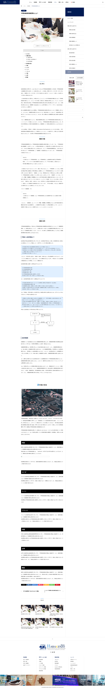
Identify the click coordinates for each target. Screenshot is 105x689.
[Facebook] (52, 652)
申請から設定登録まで (32, 59)
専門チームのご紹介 (42, 2)
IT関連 (40, 661)
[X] (50, 652)
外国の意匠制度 (71, 56)
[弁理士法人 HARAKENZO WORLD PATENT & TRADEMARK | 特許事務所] (10, 2)
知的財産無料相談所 (73, 665)
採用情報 (72, 661)
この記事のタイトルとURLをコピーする (42, 45)
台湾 (27, 75)
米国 (27, 65)
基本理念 (56, 661)
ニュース (72, 657)
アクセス (56, 665)
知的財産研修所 (57, 668)
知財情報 (23, 10)
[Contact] (54, 652)
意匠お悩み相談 (71, 60)
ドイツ (27, 69)
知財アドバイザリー (26, 665)
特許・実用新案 (26, 659)
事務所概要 (57, 663)
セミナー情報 (70, 18)
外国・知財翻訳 (26, 663)
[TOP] (52, 639)
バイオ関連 (41, 663)
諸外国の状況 (29, 63)
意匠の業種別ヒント (72, 64)
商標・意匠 (25, 661)
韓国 (27, 77)
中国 (27, 73)
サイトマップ (72, 670)
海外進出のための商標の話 (74, 45)
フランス (28, 71)
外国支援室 (41, 659)
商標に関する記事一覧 (72, 25)
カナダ (27, 67)
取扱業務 (35, 2)
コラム (55, 2)
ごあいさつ (57, 659)
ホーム (30, 2)
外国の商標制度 (71, 37)
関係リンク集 (61, 2)
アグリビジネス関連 (42, 668)
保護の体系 (30, 57)
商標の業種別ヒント (72, 41)
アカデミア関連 (41, 665)
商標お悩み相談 (71, 29)
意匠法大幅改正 (71, 68)
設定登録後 (30, 61)
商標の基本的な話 (72, 33)
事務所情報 (50, 2)
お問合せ (67, 2)
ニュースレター (71, 22)
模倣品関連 (41, 670)
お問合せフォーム (73, 659)
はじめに (28, 53)
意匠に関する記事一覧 (72, 48)
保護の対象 (28, 55)
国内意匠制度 (71, 52)
